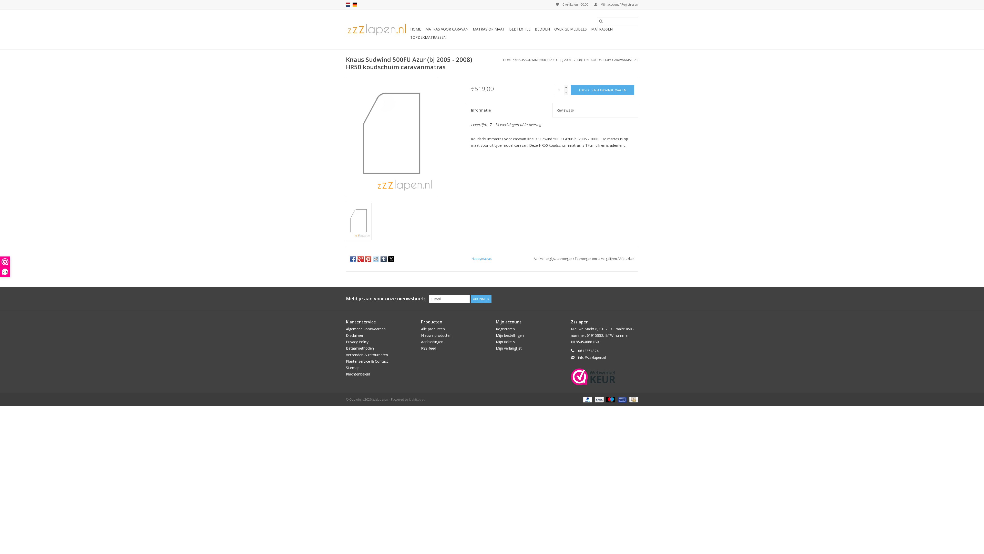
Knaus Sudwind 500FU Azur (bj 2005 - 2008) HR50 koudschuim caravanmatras (576, 60)
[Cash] (633, 399)
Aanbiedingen (432, 341)
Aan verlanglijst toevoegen (553, 258)
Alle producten (433, 329)
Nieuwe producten (436, 335)
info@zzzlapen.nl (592, 357)
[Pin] (621, 399)
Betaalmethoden (360, 348)
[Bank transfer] (598, 399)
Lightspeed (417, 399)
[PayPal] (587, 399)
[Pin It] (368, 259)
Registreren (505, 329)
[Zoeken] (601, 21)
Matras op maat (489, 29)
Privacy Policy (357, 341)
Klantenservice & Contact (367, 361)
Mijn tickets (505, 341)
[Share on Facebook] (353, 259)
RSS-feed (428, 348)
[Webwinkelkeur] (604, 376)
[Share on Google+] (360, 259)
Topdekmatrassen (428, 37)
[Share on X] (391, 259)
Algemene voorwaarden (366, 329)
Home (415, 29)
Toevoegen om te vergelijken (596, 258)
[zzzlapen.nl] (377, 29)
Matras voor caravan (446, 29)
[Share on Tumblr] (384, 259)
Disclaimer (354, 335)
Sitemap (353, 367)
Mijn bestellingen (510, 335)
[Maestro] (610, 399)
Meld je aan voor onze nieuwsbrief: (385, 298)
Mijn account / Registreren (619, 4)
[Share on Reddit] (376, 259)
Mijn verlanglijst (509, 348)
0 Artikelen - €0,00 (575, 4)
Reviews (565, 110)
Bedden (542, 29)
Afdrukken (626, 258)
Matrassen (602, 29)
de (355, 5)
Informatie (481, 110)
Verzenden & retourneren (367, 354)
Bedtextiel (519, 29)
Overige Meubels (570, 29)
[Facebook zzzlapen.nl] (634, 299)
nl (348, 5)
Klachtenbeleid (358, 374)
